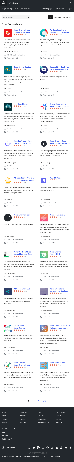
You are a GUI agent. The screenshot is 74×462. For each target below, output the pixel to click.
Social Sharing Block (22, 215)
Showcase (23, 412)
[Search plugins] (28, 17)
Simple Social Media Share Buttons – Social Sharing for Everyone (59, 105)
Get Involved (60, 412)
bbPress (6, 436)
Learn (40, 412)
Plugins (22, 419)
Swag (59, 422)
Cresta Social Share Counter (19, 327)
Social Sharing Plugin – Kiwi (55, 253)
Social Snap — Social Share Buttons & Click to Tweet (59, 142)
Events (58, 416)
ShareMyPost (55, 178)
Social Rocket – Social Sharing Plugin (22, 364)
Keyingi (44, 401)
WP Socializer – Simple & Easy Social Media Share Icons (24, 179)
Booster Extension (57, 215)
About (4, 412)
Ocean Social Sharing (22, 67)
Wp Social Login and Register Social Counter (59, 31)
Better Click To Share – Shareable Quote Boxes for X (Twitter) (23, 253)
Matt (4, 432)
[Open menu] (71, 3)
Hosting (4, 419)
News (4, 416)
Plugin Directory (7, 9)
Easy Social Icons (21, 104)
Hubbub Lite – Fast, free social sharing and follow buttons (60, 68)
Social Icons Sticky (57, 363)
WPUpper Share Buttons (23, 289)
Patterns (23, 422)
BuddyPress (7, 439)
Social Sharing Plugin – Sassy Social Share (22, 31)
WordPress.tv (43, 422)
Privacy (4, 422)
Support (41, 416)
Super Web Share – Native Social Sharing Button (58, 290)
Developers (42, 419)
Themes (23, 416)
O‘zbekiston (10, 448)
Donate (59, 419)
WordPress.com (8, 429)
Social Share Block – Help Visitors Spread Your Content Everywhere (60, 327)
